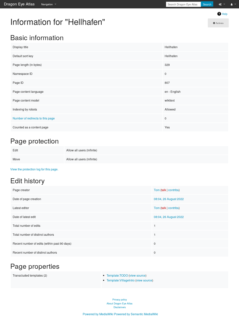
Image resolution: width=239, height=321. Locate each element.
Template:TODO (117, 275)
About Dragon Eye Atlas (119, 303)
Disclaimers (120, 307)
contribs (173, 190)
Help (224, 14)
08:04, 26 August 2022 (169, 199)
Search (207, 4)
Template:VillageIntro (121, 280)
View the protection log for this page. (34, 169)
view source (137, 275)
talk (163, 190)
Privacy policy (119, 299)
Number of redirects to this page (34, 118)
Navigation (47, 4)
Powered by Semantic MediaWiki (136, 314)
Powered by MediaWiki (98, 314)
